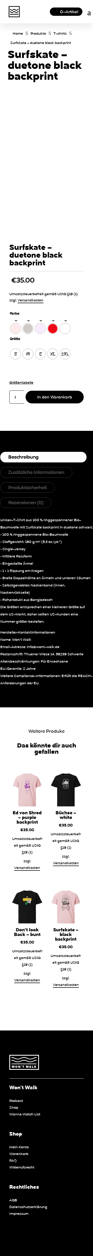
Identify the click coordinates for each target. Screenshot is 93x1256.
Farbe (14, 313)
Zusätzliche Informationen (36, 472)
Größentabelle (21, 382)
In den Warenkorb (54, 397)
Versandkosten (30, 300)
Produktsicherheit (27, 487)
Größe (15, 338)
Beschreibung (23, 457)
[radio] (15, 328)
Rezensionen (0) (25, 502)
